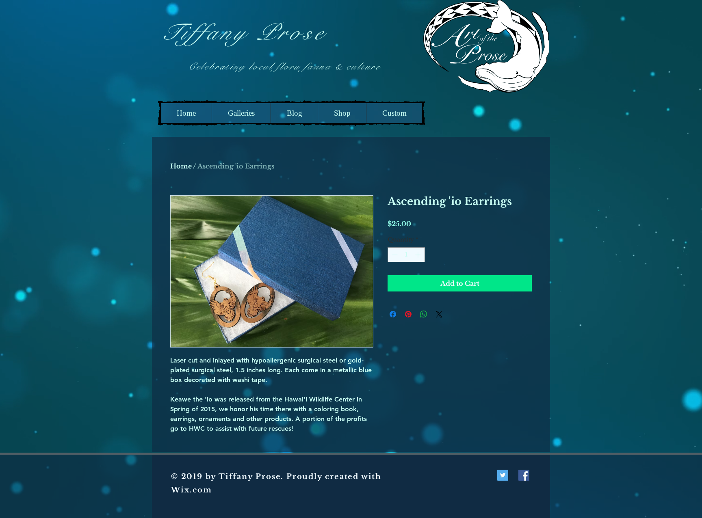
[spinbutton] (406, 255)
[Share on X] (439, 314)
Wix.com (191, 490)
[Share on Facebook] (393, 314)
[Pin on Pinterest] (408, 314)
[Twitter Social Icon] (502, 475)
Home (181, 166)
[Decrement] (394, 255)
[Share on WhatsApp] (424, 314)
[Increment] (419, 255)
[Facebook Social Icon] (523, 475)
